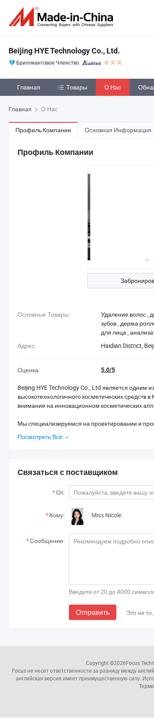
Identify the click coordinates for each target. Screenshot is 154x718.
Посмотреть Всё (41, 437)
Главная (28, 87)
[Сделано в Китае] (62, 17)
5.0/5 (108, 369)
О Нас (112, 87)
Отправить (93, 612)
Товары (76, 87)
